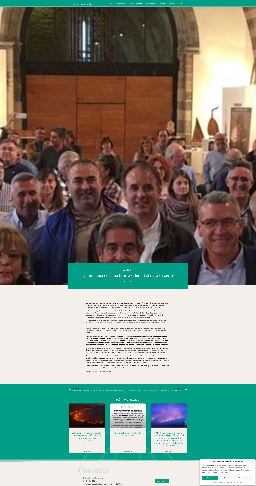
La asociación (121, 3)
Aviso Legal (239, 482)
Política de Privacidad (229, 482)
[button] (252, 462)
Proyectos (163, 3)
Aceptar (210, 478)
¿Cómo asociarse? (136, 3)
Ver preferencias (245, 478)
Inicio (111, 3)
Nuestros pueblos (151, 3)
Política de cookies (218, 482)
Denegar (227, 478)
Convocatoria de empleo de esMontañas (128, 434)
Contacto (180, 3)
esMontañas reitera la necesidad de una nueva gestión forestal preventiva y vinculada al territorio (87, 436)
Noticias (171, 3)
